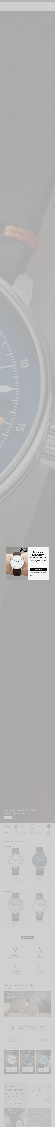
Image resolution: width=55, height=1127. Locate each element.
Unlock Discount (38, 569)
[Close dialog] (47, 548)
